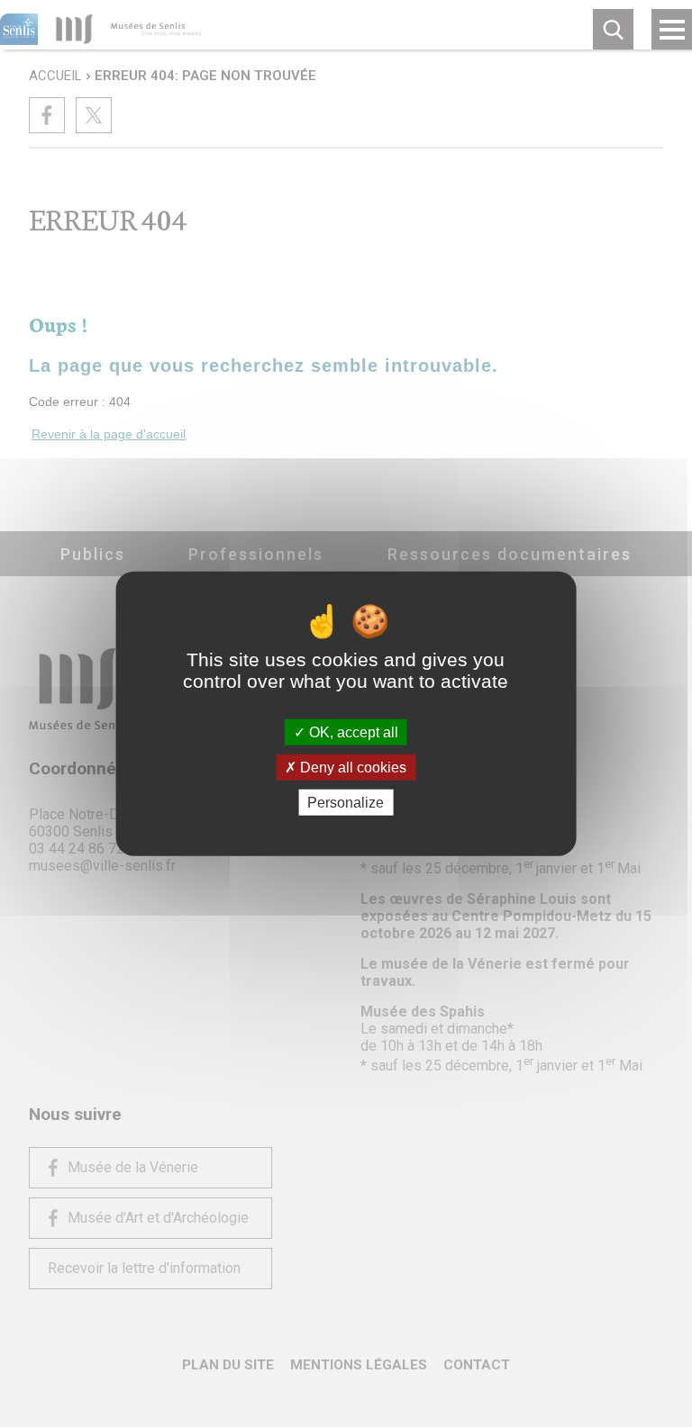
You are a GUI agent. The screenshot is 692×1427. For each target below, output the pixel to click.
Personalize (345, 802)
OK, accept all (351, 731)
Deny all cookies (351, 766)
